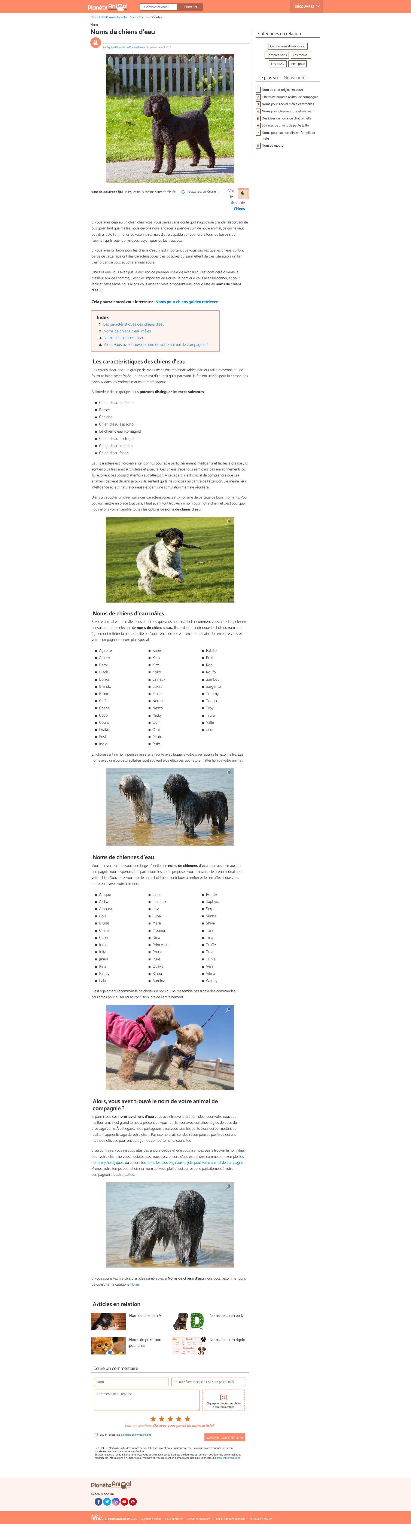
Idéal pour (297, 64)
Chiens (239, 209)
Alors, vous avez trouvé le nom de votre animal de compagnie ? (156, 344)
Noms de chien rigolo (227, 1340)
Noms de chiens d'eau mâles (127, 331)
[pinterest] (133, 1502)
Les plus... (277, 64)
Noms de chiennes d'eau (124, 338)
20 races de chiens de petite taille (285, 125)
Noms (133, 17)
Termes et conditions (198, 1519)
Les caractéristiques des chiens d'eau (134, 324)
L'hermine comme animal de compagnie (290, 97)
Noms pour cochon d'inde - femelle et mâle (288, 135)
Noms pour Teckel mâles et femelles (288, 104)
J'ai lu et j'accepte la (125, 1434)
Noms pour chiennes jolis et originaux (288, 111)
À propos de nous (151, 1519)
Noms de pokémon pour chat (145, 1343)
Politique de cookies (260, 1519)
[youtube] (124, 1502)
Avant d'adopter (118, 17)
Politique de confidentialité (230, 1519)
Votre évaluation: (137, 1426)
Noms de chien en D (227, 1316)
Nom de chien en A (145, 1316)
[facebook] (98, 1502)
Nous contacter (174, 1519)
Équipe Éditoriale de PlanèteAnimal (126, 47)
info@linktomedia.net (228, 1458)
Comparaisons (277, 55)
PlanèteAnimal (99, 17)
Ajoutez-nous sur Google (201, 192)
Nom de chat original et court (282, 90)
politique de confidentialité (136, 1435)
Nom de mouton (273, 146)
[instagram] (115, 1502)
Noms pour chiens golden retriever (186, 302)
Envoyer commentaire (225, 1437)
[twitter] (107, 1502)
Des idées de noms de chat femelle (286, 118)
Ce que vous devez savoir (287, 46)
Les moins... (301, 55)
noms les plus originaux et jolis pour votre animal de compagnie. (195, 1162)
